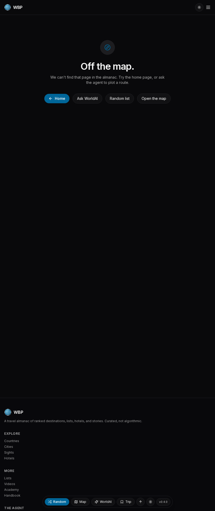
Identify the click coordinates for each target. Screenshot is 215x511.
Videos (9, 484)
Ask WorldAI (87, 98)
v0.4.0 (163, 501)
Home (60, 98)
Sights (9, 452)
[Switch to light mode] (199, 7)
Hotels (9, 458)
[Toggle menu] (208, 7)
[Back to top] (140, 502)
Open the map (154, 98)
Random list (120, 98)
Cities (8, 447)
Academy (11, 490)
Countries (11, 441)
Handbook (12, 495)
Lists (8, 478)
